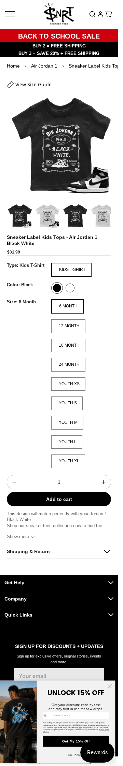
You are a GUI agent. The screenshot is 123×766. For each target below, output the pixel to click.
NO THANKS (76, 754)
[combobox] (48, 715)
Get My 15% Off (76, 741)
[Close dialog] (109, 686)
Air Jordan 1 (44, 66)
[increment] (103, 475)
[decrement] (14, 475)
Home (13, 66)
